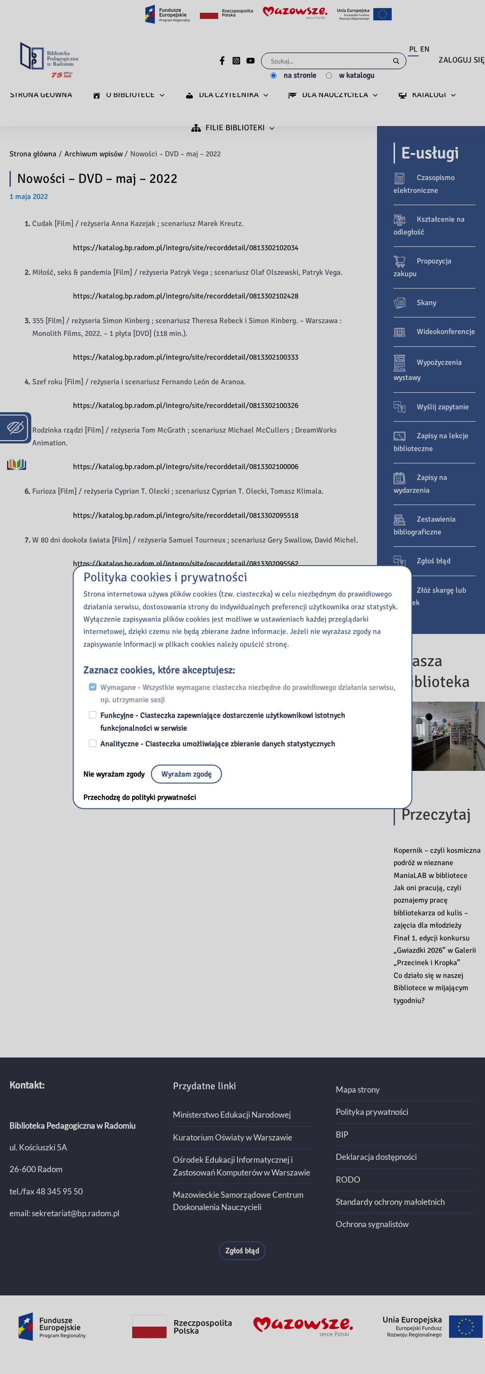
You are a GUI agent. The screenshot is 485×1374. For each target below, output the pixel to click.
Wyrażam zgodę (187, 773)
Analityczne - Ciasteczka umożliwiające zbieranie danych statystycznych (217, 744)
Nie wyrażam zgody (114, 773)
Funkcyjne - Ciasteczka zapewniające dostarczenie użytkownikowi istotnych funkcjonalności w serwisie (222, 721)
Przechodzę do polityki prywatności (139, 797)
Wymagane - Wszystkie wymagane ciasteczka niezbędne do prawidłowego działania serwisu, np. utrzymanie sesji (247, 693)
